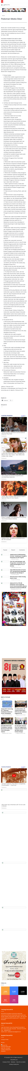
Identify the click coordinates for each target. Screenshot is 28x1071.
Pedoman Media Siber (6, 1046)
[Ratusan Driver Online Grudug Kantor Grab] (5, 578)
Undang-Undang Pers (14, 1064)
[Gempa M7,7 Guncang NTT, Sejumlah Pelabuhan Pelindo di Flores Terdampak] (7, 704)
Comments (22, 550)
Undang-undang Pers (6, 1049)
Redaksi (3, 1042)
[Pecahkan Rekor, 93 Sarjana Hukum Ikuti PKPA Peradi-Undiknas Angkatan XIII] (21, 704)
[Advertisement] (14, 642)
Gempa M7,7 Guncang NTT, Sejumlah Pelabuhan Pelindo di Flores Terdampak (7, 711)
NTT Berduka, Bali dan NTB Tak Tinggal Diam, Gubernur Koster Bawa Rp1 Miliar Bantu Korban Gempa (21, 728)
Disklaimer (3, 1051)
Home (3, 15)
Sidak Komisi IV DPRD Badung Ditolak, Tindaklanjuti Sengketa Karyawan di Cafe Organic (18, 556)
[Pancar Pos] (7, 5)
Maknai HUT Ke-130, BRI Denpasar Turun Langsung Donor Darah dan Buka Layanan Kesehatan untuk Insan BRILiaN (18, 585)
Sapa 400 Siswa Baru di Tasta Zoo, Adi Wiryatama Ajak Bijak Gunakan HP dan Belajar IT (18, 571)
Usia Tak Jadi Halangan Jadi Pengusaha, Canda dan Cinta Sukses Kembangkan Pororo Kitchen (18, 564)
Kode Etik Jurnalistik (5, 1048)
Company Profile (4, 1039)
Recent (13, 550)
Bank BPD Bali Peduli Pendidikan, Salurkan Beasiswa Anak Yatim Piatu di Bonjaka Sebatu (6, 728)
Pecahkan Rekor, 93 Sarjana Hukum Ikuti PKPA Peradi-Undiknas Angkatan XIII (21, 711)
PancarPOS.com (14, 1059)
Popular (5, 550)
